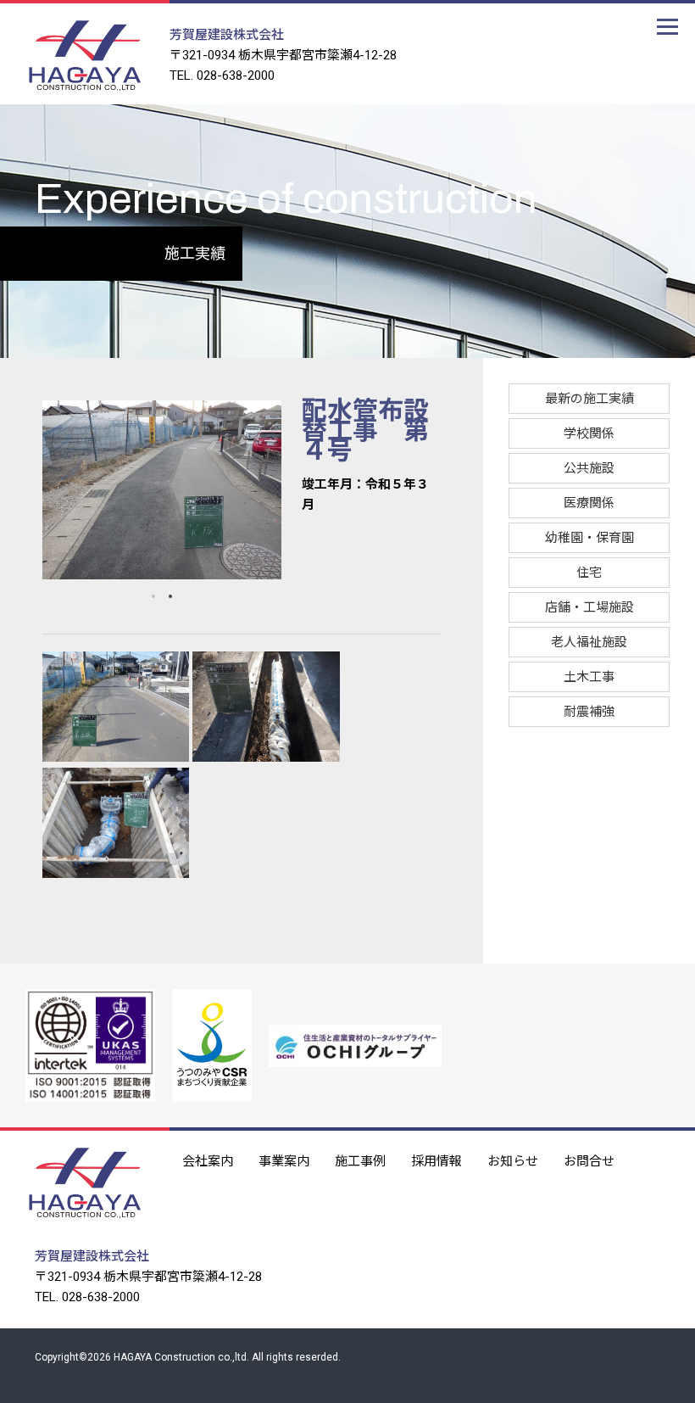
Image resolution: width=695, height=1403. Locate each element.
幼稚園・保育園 (589, 537)
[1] (170, 596)
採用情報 (436, 1159)
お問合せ (589, 1159)
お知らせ (512, 1159)
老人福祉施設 (589, 642)
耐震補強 (589, 711)
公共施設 (589, 468)
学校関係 (589, 433)
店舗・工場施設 (589, 607)
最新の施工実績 (589, 398)
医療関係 (589, 503)
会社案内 (207, 1159)
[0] (153, 596)
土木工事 (589, 677)
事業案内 (284, 1159)
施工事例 (360, 1159)
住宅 (589, 572)
